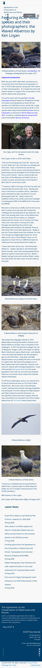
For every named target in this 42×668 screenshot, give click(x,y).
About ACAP (7, 627)
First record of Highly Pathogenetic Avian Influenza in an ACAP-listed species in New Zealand (21, 581)
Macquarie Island (19, 369)
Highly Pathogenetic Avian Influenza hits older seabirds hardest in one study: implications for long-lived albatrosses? (20, 566)
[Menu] (38, 16)
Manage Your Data (9, 665)
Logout (33, 665)
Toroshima (18, 400)
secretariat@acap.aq (33, 643)
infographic (6, 113)
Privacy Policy (32, 663)
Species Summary (22, 118)
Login (38, 665)
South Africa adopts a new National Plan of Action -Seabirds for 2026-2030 (20, 517)
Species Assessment (29, 115)
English (30, 15)
